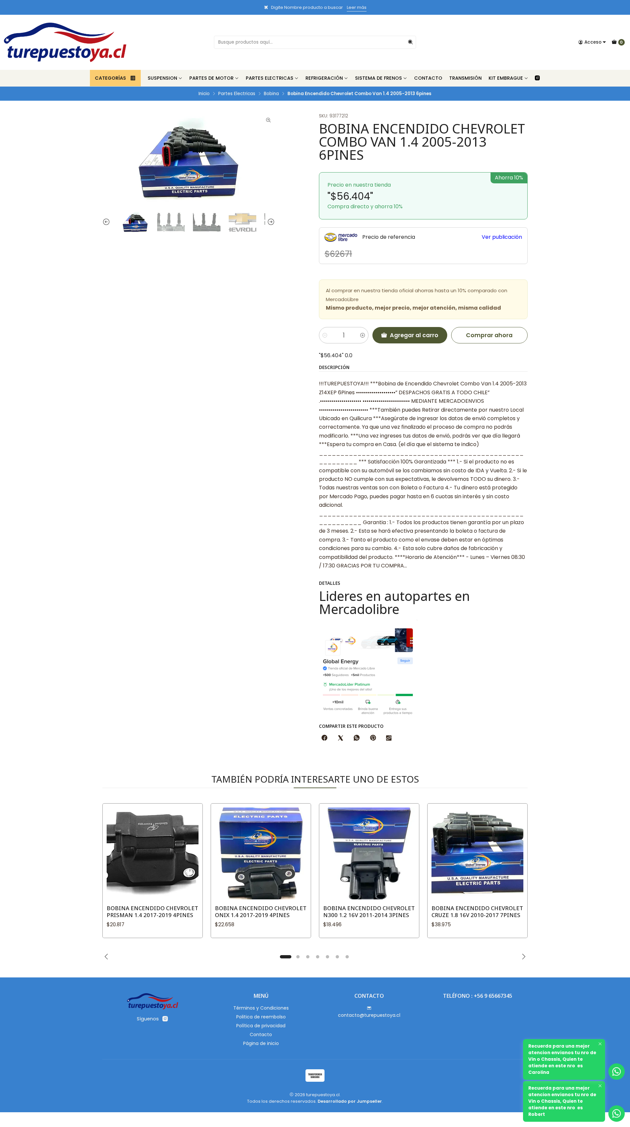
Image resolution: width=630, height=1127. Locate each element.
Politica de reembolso (261, 1017)
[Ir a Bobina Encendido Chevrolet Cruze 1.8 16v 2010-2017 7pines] (477, 853)
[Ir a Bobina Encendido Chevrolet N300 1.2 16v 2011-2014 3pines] (369, 853)
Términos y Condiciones (261, 1008)
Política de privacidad (260, 1025)
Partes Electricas (269, 78)
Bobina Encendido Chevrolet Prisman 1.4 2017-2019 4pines (152, 911)
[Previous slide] (107, 222)
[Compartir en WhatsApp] (356, 738)
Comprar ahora (489, 335)
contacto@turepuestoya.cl (369, 1015)
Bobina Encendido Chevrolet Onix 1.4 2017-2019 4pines (260, 911)
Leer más (357, 7)
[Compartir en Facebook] (324, 738)
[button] (285, 957)
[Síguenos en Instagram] (537, 78)
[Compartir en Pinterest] (372, 738)
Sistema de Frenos (378, 78)
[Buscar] (410, 42)
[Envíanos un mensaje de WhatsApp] (616, 1113)
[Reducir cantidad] (324, 335)
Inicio (204, 94)
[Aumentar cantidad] (362, 335)
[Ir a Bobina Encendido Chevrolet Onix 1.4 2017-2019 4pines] (261, 853)
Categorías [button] (110, 78)
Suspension (162, 78)
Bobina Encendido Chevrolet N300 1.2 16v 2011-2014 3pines (369, 911)
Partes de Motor (211, 78)
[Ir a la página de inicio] (65, 42)
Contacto (428, 78)
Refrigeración (324, 78)
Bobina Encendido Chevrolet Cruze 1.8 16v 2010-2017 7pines (477, 911)
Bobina (271, 94)
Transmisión (465, 78)
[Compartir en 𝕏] (340, 738)
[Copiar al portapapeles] (388, 738)
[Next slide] (270, 222)
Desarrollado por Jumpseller (350, 1101)
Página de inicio (261, 1043)
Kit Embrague (506, 78)
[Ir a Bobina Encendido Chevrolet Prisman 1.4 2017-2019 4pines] (153, 853)
